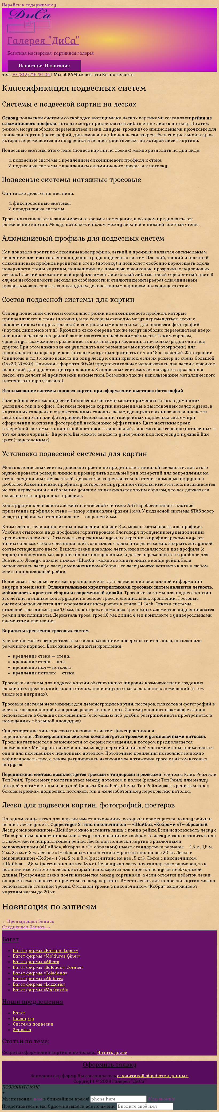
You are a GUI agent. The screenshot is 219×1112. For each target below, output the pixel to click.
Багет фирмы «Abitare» (38, 978)
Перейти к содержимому (29, 5)
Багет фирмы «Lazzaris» (39, 984)
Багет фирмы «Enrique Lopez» (45, 950)
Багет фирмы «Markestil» (40, 990)
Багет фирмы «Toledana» (40, 973)
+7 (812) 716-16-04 (31, 74)
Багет (19, 1013)
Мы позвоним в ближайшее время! (46, 1099)
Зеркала (22, 1030)
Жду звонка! (161, 1099)
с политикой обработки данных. (153, 1076)
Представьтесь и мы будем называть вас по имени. (59, 1106)
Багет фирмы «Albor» (36, 962)
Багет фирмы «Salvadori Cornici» (48, 967)
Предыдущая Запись (28, 921)
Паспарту (23, 1018)
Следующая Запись (26, 927)
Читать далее (112, 1052)
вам (38, 1099)
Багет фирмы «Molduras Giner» (46, 956)
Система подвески (33, 1024)
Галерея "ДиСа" (43, 41)
